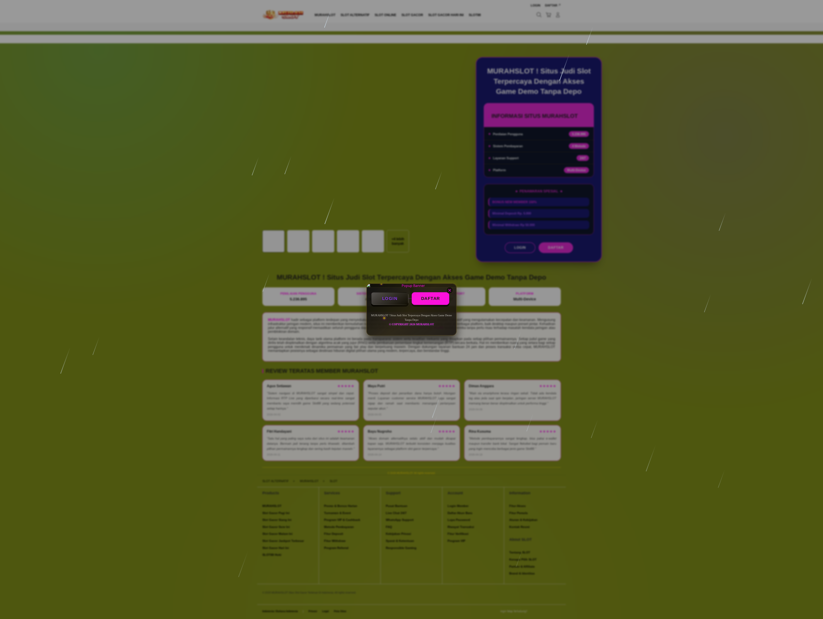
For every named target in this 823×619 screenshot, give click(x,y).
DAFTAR (430, 298)
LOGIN (390, 298)
